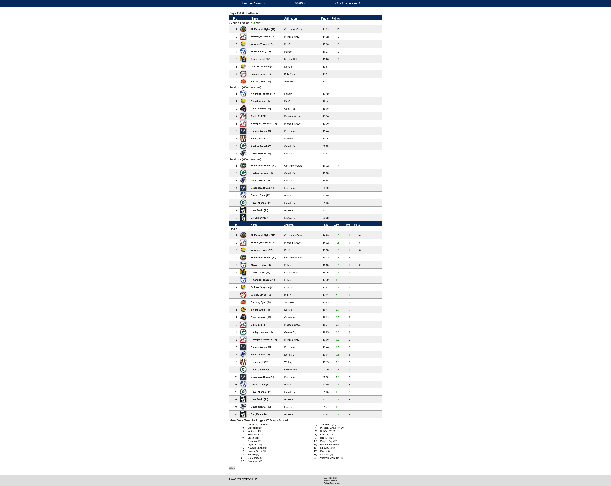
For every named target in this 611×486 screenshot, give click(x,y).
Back (232, 467)
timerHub (251, 478)
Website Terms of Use (332, 483)
